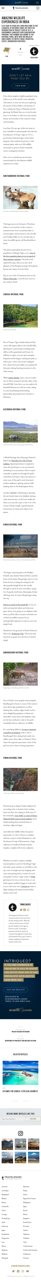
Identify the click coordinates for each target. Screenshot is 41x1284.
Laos (3, 1242)
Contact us (25, 886)
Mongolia (5, 1258)
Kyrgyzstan (5, 1238)
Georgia (4, 1214)
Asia (6, 56)
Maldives (5, 1254)
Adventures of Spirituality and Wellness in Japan (20, 1041)
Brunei (4, 1202)
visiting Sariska (13, 377)
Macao (4, 1246)
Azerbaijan (5, 1190)
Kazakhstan (5, 1234)
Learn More (20, 86)
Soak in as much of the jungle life (15, 604)
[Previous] (15, 1101)
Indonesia (5, 1226)
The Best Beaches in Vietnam (21, 1032)
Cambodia (5, 1206)
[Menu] (3, 8)
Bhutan (4, 1198)
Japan (3, 1230)
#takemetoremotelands (20, 1266)
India (3, 1222)
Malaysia (4, 1250)
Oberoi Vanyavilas (10, 278)
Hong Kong (6, 1218)
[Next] (25, 1101)
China (4, 1210)
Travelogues (25, 904)
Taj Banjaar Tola (17, 633)
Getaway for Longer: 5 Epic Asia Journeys (20, 1091)
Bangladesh (5, 1194)
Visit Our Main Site (16, 990)
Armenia (4, 1186)
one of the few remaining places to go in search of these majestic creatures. (19, 256)
